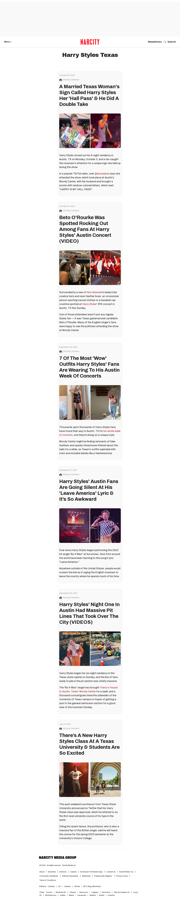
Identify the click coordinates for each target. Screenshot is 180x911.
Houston (111, 895)
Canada (51, 886)
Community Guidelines (48, 876)
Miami (71, 895)
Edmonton (106, 892)
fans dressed (94, 292)
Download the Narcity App (91, 872)
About (41, 872)
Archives (63, 872)
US (59, 886)
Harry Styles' (89, 304)
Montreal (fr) (61, 892)
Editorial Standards (70, 876)
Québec (67, 886)
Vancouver (83, 892)
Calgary (94, 892)
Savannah (81, 895)
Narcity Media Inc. (69, 865)
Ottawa (72, 892)
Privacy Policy (122, 876)
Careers (73, 872)
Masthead (86, 876)
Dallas (62, 895)
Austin (101, 895)
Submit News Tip (126, 872)
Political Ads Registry (103, 876)
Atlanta (93, 895)
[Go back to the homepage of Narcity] (90, 42)
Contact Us (111, 872)
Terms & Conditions (47, 880)
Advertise (52, 872)
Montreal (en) (50, 895)
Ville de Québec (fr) (122, 892)
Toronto (49, 892)
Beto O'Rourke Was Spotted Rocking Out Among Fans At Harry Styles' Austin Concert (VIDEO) (85, 229)
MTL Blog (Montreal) (92, 886)
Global (77, 886)
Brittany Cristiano (71, 80)
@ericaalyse (102, 173)
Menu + (7, 42)
